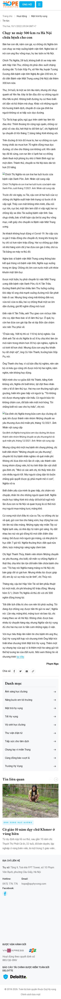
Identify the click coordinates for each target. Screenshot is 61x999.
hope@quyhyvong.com (34, 883)
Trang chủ (7, 16)
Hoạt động (22, 16)
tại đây (20, 656)
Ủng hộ (27, 4)
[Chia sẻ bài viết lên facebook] (14, 671)
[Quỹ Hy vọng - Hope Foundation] (10, 4)
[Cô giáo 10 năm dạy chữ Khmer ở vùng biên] (30, 801)
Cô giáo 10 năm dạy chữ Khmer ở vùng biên (29, 831)
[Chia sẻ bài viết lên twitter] (20, 671)
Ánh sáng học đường (18, 822)
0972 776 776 (10, 883)
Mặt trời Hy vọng (39, 16)
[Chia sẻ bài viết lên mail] (26, 671)
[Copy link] (33, 671)
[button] (55, 779)
